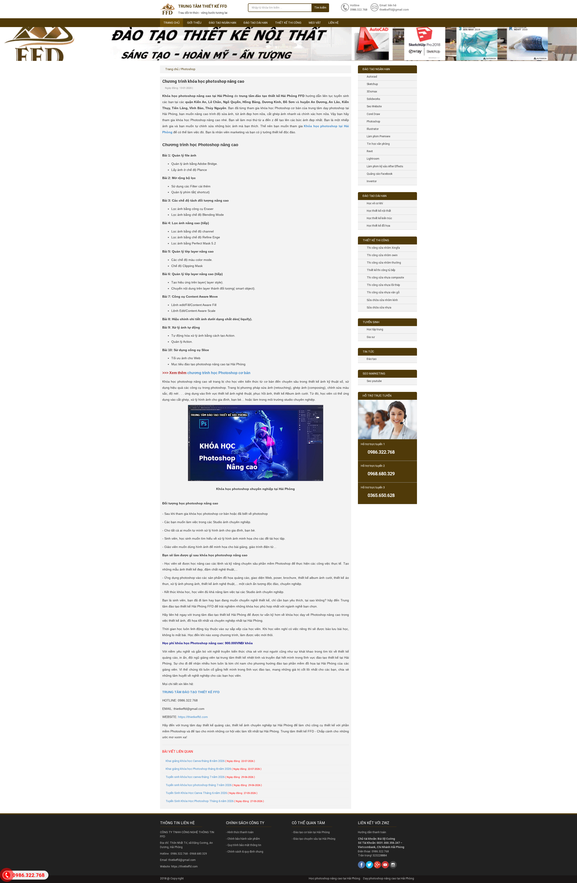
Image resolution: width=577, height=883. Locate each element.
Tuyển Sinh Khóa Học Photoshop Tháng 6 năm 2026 (215, 801)
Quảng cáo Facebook (377, 173)
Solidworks (371, 99)
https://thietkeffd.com (193, 717)
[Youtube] (385, 864)
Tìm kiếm (320, 7)
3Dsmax (370, 91)
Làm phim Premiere (376, 136)
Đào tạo (369, 359)
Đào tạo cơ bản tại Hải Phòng (311, 832)
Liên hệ (333, 22)
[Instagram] (393, 864)
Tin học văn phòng (376, 143)
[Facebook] (361, 864)
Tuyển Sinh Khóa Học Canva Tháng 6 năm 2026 (211, 793)
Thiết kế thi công (288, 22)
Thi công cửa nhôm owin (380, 255)
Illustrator (371, 129)
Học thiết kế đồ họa (376, 225)
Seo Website (372, 106)
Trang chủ (171, 22)
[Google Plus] (377, 864)
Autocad (370, 76)
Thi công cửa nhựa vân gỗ (381, 292)
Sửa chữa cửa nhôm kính (380, 300)
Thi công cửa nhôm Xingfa (381, 247)
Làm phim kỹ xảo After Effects (383, 166)
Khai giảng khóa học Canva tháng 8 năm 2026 (210, 761)
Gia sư (369, 337)
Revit (368, 151)
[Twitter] (369, 864)
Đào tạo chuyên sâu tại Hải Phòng (314, 838)
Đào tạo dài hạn (256, 22)
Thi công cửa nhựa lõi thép (381, 285)
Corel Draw (371, 114)
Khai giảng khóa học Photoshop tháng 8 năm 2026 (213, 768)
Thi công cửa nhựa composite (383, 277)
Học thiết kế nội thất (377, 210)
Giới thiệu (194, 22)
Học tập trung (373, 329)
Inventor (370, 181)
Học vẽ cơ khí (373, 203)
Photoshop (371, 121)
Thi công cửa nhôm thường (382, 262)
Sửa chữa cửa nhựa (377, 307)
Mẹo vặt (315, 22)
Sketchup (370, 84)
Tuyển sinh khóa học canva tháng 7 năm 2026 (210, 777)
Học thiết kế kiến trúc (377, 218)
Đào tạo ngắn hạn (222, 22)
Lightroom (371, 158)
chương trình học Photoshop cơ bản (218, 373)
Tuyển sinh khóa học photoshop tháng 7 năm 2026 (214, 785)
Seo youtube (372, 381)
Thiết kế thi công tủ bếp (379, 270)
